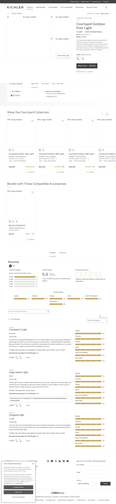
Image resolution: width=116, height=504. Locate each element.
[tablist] (58, 253)
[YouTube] (68, 461)
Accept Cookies (18, 487)
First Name (80, 465)
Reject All (18, 492)
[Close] (33, 464)
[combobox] (106, 8)
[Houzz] (60, 461)
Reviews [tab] (52, 253)
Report (28, 357)
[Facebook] (52, 461)
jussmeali (12, 333)
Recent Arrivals (92, 7)
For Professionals (66, 7)
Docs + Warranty (57, 83)
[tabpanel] (58, 356)
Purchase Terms (51, 500)
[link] (52, 274)
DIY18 (11, 376)
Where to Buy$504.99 (87, 66)
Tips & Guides (53, 7)
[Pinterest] (64, 461)
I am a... (79, 480)
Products (30, 7)
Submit (105, 483)
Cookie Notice (81, 500)
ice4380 (11, 419)
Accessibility (91, 500)
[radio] (78, 58)
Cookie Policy (19, 483)
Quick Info (34, 83)
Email (78, 472)
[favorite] (33, 121)
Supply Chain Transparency (66, 500)
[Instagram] (48, 461)
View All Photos (63, 56)
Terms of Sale (39, 500)
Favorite (81, 71)
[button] (77, 274)
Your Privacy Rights (103, 500)
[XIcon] (56, 461)
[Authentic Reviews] (12, 266)
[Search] (106, 8)
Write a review (105, 13)
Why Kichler (79, 7)
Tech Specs (45, 83)
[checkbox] (78, 58)
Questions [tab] (62, 253)
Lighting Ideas (40, 7)
